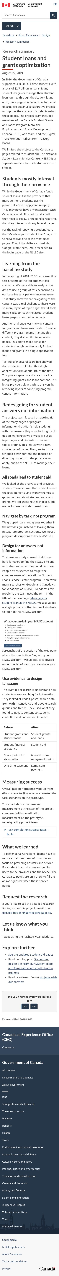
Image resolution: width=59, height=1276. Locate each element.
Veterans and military (14, 1212)
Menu (10, 26)
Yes (25, 1006)
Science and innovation (15, 1197)
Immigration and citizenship (18, 1104)
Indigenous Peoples (13, 1205)
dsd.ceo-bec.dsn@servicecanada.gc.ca (26, 913)
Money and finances (13, 1190)
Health (6, 1133)
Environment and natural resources (22, 1147)
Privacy (6, 1268)
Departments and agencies (17, 1077)
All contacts (8, 1070)
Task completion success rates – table (28, 832)
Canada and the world (15, 1183)
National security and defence (19, 1154)
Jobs (4, 1097)
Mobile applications (13, 1247)
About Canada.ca (12, 1254)
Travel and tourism (13, 1111)
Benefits (7, 1125)
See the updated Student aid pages (30, 954)
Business (7, 1118)
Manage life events (13, 1226)
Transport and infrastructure (19, 1176)
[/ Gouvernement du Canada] (22, 5)
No (34, 1006)
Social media (9, 1240)
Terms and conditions (14, 1261)
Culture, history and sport (17, 1161)
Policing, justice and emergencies (21, 1169)
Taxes (5, 1140)
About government (13, 1084)
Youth (5, 1219)
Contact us (8, 1047)
